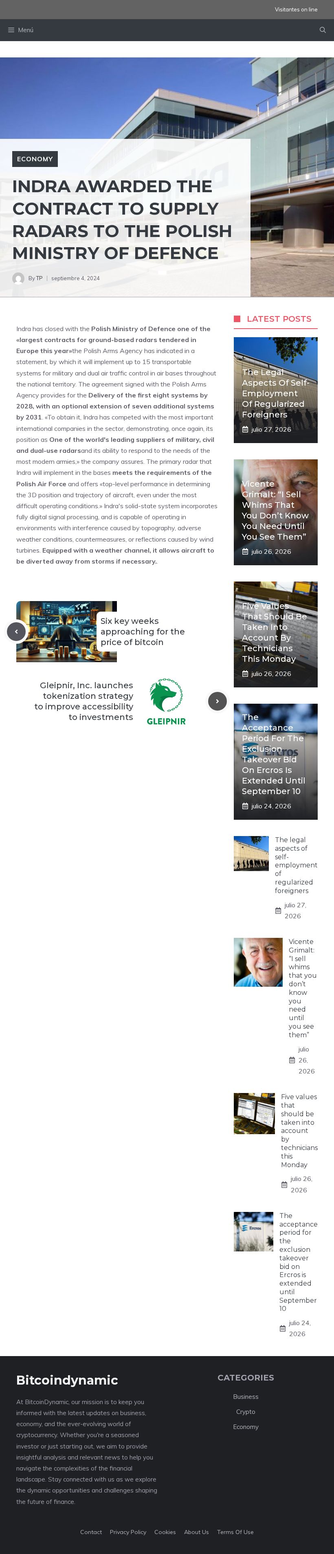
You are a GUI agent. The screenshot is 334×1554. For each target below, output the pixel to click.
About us (196, 1532)
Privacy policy (128, 1532)
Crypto (245, 1412)
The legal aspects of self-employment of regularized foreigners (276, 393)
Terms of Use (235, 1532)
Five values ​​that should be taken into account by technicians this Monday (299, 1130)
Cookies (165, 1532)
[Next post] (217, 701)
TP (39, 278)
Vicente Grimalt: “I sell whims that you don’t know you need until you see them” (303, 988)
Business (246, 1396)
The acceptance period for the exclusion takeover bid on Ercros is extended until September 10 (298, 1262)
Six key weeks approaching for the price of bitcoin (143, 631)
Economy (35, 159)
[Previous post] (16, 631)
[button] (323, 30)
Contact (91, 1532)
